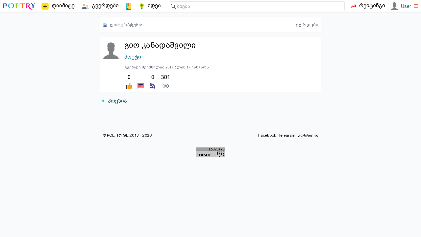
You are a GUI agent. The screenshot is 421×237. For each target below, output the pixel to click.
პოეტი (132, 57)
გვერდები (306, 24)
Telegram (287, 135)
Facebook (267, 135)
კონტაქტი (308, 135)
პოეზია (117, 101)
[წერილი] (140, 81)
